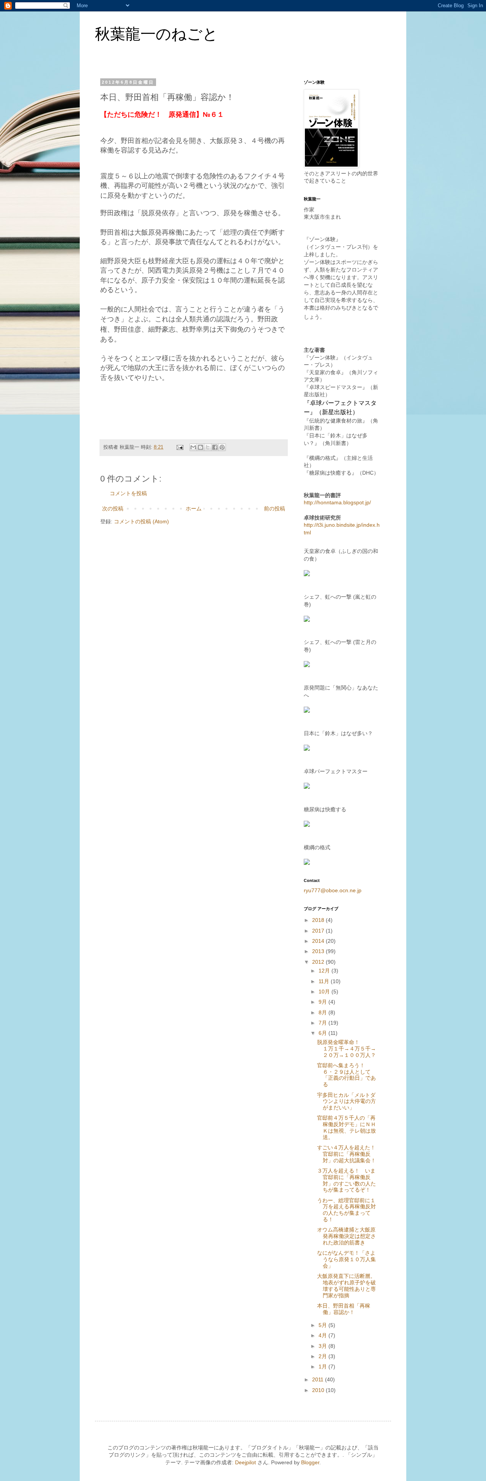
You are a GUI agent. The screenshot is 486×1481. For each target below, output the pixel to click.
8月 (323, 1012)
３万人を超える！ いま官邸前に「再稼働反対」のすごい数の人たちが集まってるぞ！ (346, 1180)
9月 (323, 1002)
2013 (319, 951)
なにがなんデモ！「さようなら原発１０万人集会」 (346, 1259)
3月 (323, 1346)
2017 (319, 931)
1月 (323, 1366)
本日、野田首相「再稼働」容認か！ (343, 1309)
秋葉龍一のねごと (156, 33)
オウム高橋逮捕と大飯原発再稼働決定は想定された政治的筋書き (346, 1236)
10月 (325, 991)
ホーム (194, 508)
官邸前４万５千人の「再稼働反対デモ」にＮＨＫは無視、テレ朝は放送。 (346, 1127)
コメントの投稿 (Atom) (141, 521)
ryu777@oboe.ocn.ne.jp (332, 890)
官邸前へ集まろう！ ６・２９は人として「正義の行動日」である (346, 1074)
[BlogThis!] (200, 447)
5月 (323, 1325)
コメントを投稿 (128, 493)
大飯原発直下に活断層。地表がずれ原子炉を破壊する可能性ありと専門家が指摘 (346, 1285)
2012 (319, 962)
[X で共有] (207, 447)
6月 (323, 1033)
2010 (319, 1390)
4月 (323, 1335)
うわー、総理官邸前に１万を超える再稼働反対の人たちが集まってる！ (346, 1209)
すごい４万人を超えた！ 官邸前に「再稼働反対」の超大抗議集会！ (349, 1153)
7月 (323, 1023)
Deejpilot (245, 1462)
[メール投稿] (179, 447)
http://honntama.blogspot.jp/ (337, 502)
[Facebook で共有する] (215, 447)
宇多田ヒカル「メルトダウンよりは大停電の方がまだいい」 (346, 1101)
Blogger (310, 1462)
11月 (325, 981)
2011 (318, 1379)
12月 (325, 971)
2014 (319, 941)
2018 (319, 920)
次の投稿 (112, 508)
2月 (323, 1356)
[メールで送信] (193, 447)
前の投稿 (274, 508)
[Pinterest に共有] (222, 447)
